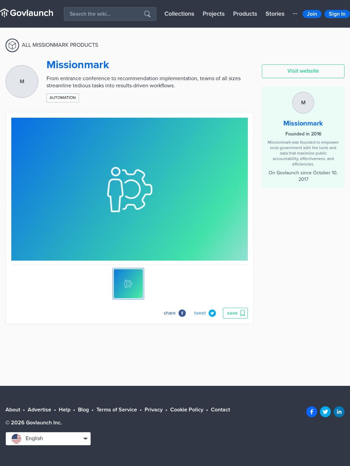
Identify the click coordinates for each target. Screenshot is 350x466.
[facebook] (311, 411)
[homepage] (26, 13)
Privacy (154, 409)
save (232, 313)
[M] (303, 95)
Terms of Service (116, 409)
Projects (214, 13)
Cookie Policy (186, 409)
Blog (83, 409)
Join (312, 14)
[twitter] (325, 411)
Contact (220, 409)
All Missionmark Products (60, 45)
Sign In (337, 14)
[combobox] (48, 439)
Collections (179, 13)
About (12, 409)
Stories (275, 13)
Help (64, 409)
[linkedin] (339, 411)
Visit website (303, 71)
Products (245, 13)
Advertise (39, 409)
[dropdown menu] (295, 14)
